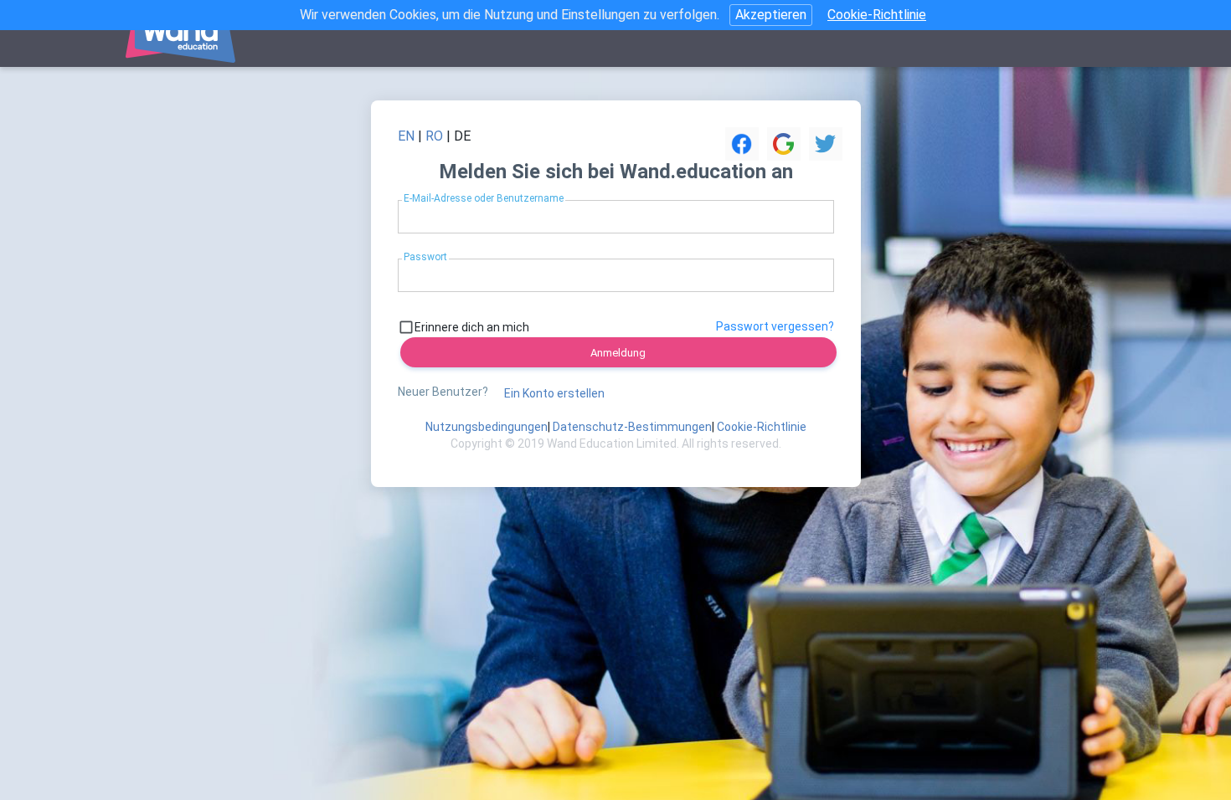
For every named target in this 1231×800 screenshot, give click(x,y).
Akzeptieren (770, 15)
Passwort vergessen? (775, 326)
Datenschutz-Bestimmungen (632, 426)
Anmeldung (618, 352)
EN (406, 136)
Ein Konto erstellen (554, 393)
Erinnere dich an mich (472, 327)
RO (434, 136)
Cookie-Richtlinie (876, 15)
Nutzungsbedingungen (486, 426)
